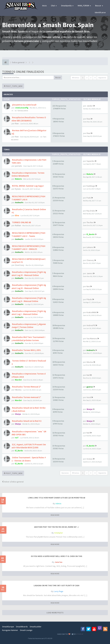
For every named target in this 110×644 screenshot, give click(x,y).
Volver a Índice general (13, 481)
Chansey (90, 260)
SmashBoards (22, 626)
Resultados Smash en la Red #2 (26, 421)
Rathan (18, 225)
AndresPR (91, 325)
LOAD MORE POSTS (55, 612)
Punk (89, 197)
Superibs (90, 161)
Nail (88, 375)
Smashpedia (66, 5)
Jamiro (89, 273)
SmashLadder (35, 626)
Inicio (44, 5)
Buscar (98, 5)
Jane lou (58, 562)
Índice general (18, 62)
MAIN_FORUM (84, 5)
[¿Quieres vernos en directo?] (100, 628)
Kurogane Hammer (10, 630)
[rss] (105, 629)
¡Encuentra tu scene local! (24, 104)
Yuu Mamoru (92, 338)
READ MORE (55, 515)
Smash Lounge (26, 630)
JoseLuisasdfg (21, 107)
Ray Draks (91, 210)
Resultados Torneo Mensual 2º (26, 386)
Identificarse (100, 12)
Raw (17, 123)
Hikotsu (90, 362)
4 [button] (94, 78)
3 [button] (90, 78)
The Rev (90, 222)
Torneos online (22, 110)
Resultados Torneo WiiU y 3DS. (26, 350)
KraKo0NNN (91, 312)
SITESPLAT (79, 634)
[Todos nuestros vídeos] (94, 629)
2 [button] (86, 78)
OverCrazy (19, 265)
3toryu (18, 414)
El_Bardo (90, 234)
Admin (58, 503)
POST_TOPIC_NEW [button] (13, 86)
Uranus (89, 459)
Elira (17, 215)
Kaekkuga (91, 186)
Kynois (18, 189)
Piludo (89, 299)
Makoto (18, 179)
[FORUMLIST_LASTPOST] (94, 106)
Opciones (65, 473)
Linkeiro (90, 247)
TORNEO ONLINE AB (21, 222)
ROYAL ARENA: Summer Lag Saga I (28, 185)
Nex (88, 286)
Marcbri (18, 379)
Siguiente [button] (102, 78)
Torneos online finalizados (23, 71)
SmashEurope (8, 626)
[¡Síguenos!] (88, 629)
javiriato (18, 166)
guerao (90, 386)
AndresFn (19, 202)
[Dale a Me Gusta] (83, 629)
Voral (89, 397)
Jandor (90, 106)
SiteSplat (58, 533)
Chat (53, 5)
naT (17, 437)
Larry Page (58, 591)
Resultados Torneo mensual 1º (26, 397)
